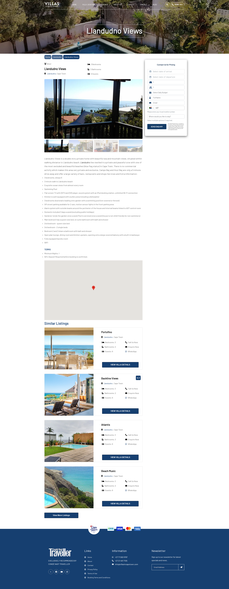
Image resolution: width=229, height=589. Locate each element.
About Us (117, 4)
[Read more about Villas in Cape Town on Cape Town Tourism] (94, 528)
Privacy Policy (92, 569)
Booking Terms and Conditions (99, 577)
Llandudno (57, 57)
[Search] (167, 4)
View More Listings (61, 515)
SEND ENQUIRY (157, 127)
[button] (93, 288)
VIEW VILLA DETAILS (120, 365)
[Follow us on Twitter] (50, 571)
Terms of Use (92, 573)
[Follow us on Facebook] (56, 571)
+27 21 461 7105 (121, 561)
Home (75, 4)
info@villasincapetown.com (126, 564)
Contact (143, 4)
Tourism (104, 4)
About (90, 561)
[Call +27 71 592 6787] (177, 4)
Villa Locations (89, 4)
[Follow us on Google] (61, 571)
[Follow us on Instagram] (67, 571)
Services (131, 4)
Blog (155, 4)
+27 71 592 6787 (121, 557)
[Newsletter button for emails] (181, 567)
